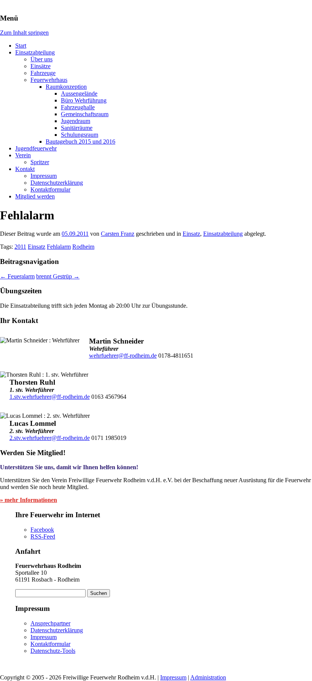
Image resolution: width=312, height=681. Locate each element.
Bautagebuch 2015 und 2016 (80, 141)
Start (20, 45)
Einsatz (191, 233)
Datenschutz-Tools (52, 650)
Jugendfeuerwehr (36, 148)
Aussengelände (79, 93)
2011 (20, 246)
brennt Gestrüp (58, 276)
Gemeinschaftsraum (84, 114)
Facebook (42, 529)
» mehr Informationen (28, 500)
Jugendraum (75, 121)
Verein (23, 155)
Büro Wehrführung (84, 100)
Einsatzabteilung (35, 52)
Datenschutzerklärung (56, 182)
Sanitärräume (76, 128)
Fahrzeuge (43, 73)
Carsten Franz (117, 233)
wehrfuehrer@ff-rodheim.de (123, 355)
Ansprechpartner (50, 623)
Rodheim (83, 246)
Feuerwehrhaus (48, 80)
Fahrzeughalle (78, 107)
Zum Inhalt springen (24, 32)
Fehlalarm (59, 246)
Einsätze (40, 66)
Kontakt (25, 169)
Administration (208, 677)
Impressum (43, 176)
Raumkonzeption (66, 86)
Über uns (41, 59)
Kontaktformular (50, 189)
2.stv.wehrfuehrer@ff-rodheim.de (50, 438)
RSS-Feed (42, 536)
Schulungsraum (79, 134)
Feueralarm (17, 276)
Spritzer (39, 162)
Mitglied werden (35, 196)
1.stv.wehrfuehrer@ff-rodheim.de (50, 396)
